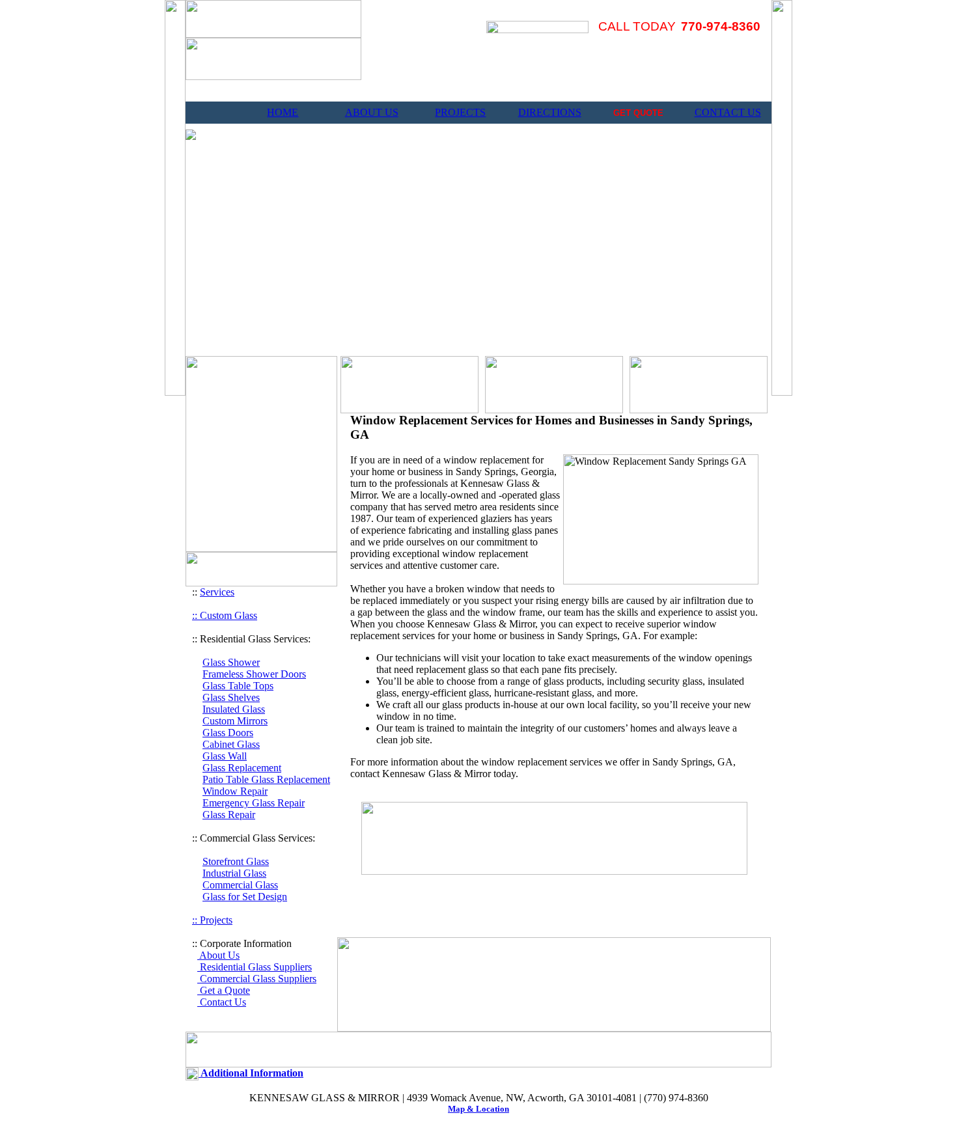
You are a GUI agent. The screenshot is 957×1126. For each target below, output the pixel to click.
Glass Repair (228, 814)
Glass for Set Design (244, 896)
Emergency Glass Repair (253, 802)
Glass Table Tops (237, 685)
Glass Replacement (241, 767)
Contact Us (221, 1002)
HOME (282, 112)
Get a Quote (223, 990)
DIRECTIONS (549, 112)
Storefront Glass (235, 861)
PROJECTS (460, 112)
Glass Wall (224, 756)
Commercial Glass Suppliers (256, 978)
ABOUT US (371, 112)
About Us (218, 955)
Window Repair (235, 791)
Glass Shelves (231, 697)
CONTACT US (728, 112)
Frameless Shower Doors (254, 674)
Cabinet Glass (231, 744)
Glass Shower (231, 662)
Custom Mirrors (235, 720)
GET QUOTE (638, 113)
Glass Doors (227, 732)
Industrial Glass (234, 873)
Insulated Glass (233, 709)
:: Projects (212, 920)
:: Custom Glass (224, 615)
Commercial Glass (240, 884)
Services (217, 591)
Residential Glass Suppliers (254, 966)
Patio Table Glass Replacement (266, 779)
